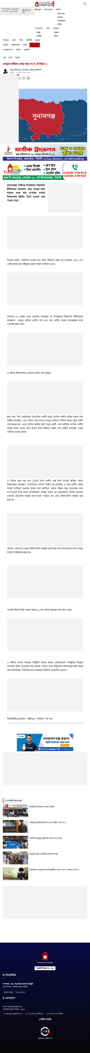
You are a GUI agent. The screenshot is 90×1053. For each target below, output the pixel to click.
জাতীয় (38, 32)
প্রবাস (14, 40)
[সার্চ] (34, 50)
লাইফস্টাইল (15, 45)
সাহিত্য (5, 45)
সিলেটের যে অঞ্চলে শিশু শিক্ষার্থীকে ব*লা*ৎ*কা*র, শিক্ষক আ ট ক (54, 869)
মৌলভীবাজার (61, 21)
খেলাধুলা (56, 28)
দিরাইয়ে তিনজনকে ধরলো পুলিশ (41, 806)
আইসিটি (29, 40)
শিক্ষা (21, 40)
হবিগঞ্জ (59, 24)
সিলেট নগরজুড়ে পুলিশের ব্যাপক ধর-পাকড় (45, 838)
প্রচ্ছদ (39, 9)
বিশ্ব (48, 28)
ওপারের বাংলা (8, 49)
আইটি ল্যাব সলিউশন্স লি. (45, 1038)
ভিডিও (18, 49)
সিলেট (58, 9)
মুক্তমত (37, 40)
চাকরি (25, 45)
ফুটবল (56, 36)
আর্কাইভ (27, 49)
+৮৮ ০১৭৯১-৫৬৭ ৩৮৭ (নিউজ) (54, 1014)
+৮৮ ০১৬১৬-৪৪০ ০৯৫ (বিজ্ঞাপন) (34, 1014)
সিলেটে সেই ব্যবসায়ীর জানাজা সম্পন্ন (43, 854)
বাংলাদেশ (38, 28)
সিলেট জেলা (61, 14)
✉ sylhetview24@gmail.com (13, 1014)
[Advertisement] (65, 199)
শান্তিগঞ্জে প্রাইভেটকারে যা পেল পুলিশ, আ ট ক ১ (47, 822)
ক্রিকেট (56, 32)
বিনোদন (6, 40)
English (48, 9)
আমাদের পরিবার (8, 992)
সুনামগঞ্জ (60, 17)
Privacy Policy (20, 992)
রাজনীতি (39, 36)
